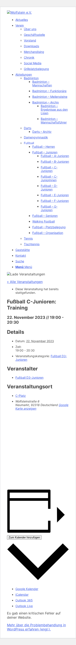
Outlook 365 (24, 600)
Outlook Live (24, 606)
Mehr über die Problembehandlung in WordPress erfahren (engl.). (36, 627)
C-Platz (20, 395)
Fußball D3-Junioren (29, 377)
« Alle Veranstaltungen (25, 282)
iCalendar (21, 594)
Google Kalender (26, 589)
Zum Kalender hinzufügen (24, 537)
